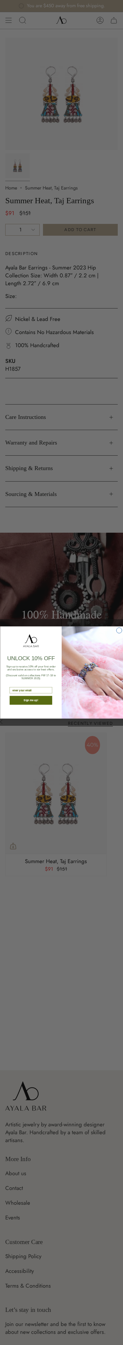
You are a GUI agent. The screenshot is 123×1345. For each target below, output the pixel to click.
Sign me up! (31, 700)
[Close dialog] (119, 630)
